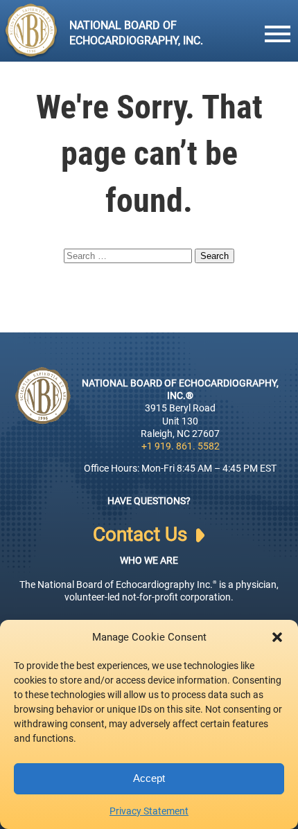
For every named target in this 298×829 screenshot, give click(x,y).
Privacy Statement (149, 811)
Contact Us (142, 534)
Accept (149, 778)
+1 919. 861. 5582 (180, 446)
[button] (277, 637)
